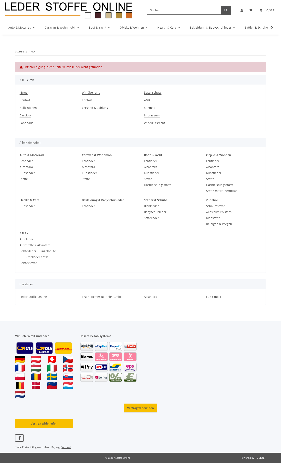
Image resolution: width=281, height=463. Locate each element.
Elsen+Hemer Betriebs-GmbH (102, 297)
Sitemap (149, 108)
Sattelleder (151, 218)
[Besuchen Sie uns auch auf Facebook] (19, 438)
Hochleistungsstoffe (157, 185)
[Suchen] (226, 10)
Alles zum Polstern (219, 212)
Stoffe (24, 179)
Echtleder (26, 161)
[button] (241, 10)
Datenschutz (152, 92)
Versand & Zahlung (95, 108)
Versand (66, 447)
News (23, 92)
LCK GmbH (213, 297)
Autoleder (26, 239)
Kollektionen (28, 108)
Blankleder (151, 206)
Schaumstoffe (215, 206)
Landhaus (26, 123)
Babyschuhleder (155, 212)
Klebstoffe (213, 218)
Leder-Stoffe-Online (33, 297)
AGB (147, 100)
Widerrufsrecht (154, 123)
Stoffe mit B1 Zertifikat (221, 191)
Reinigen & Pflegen (219, 224)
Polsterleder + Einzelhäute (38, 251)
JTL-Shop (260, 458)
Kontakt (25, 100)
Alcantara (26, 167)
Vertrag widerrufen (140, 408)
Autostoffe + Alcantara (35, 245)
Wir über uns (91, 92)
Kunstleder (27, 173)
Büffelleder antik (36, 257)
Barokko (25, 115)
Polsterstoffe (28, 263)
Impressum (152, 115)
